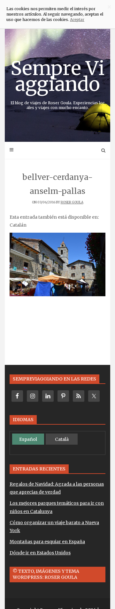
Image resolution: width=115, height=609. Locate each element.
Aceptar (77, 19)
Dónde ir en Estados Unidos (40, 553)
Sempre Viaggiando (58, 83)
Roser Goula (72, 202)
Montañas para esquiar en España (47, 541)
